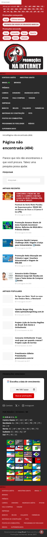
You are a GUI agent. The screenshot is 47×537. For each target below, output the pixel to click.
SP (25, 431)
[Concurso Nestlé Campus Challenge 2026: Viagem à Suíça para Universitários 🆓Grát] (8, 243)
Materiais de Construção (13, 113)
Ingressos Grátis (31, 93)
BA (17, 423)
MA (26, 423)
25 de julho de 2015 (23, 315)
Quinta (7, 38)
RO (28, 428)
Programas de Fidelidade (13, 123)
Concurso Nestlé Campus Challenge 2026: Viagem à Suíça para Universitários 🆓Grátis (29, 242)
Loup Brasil (22, 532)
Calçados (26, 108)
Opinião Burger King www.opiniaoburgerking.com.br (29, 310)
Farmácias (39, 108)
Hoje (6, 19)
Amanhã (14, 33)
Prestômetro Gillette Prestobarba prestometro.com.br (24, 355)
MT (26, 420)
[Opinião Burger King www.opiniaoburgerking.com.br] (8, 312)
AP (14, 428)
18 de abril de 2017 (23, 361)
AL (13, 423)
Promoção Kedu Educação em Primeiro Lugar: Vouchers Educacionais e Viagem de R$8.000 (28, 259)
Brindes (17, 82)
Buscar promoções (23, 396)
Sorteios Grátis (9, 77)
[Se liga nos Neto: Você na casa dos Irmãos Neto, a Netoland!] (8, 299)
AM (19, 428)
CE (22, 423)
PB (31, 423)
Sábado (24, 38)
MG (16, 431)
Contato (9, 405)
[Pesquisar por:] (10, 2)
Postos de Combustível (12, 118)
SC (16, 434)
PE (35, 423)
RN (4, 426)
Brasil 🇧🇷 (6, 82)
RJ (21, 431)
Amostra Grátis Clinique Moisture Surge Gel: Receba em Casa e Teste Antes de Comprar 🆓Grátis (29, 277)
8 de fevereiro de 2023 (24, 346)
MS (31, 420)
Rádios (31, 123)
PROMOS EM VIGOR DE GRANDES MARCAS (21, 24)
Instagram (29, 405)
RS (12, 434)
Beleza (15, 108)
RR (33, 428)
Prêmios (5, 88)
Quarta (33, 33)
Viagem (32, 98)
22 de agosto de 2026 (24, 215)
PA (24, 428)
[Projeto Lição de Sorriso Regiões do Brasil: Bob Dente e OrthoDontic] (8, 325)
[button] (2, 73)
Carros (5, 93)
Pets (30, 113)
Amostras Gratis (27, 77)
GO (21, 420)
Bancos (5, 108)
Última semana (17, 19)
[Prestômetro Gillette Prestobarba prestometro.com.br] (8, 356)
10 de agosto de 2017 (24, 302)
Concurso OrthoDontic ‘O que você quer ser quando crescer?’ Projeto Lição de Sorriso (29, 340)
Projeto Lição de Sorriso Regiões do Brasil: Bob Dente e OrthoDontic (29, 324)
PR (7, 434)
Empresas (6, 103)
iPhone (5, 98)
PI (39, 423)
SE (8, 426)
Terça (24, 33)
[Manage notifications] (41, 532)
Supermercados (9, 129)
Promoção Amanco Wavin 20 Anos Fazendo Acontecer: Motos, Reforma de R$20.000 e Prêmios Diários (28, 226)
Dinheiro (16, 93)
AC (22, 6)
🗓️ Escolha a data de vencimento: (23, 382)
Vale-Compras (18, 98)
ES (12, 431)
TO (37, 428)
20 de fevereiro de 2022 (25, 330)
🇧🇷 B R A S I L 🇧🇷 (10, 417)
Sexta (15, 38)
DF (17, 420)
